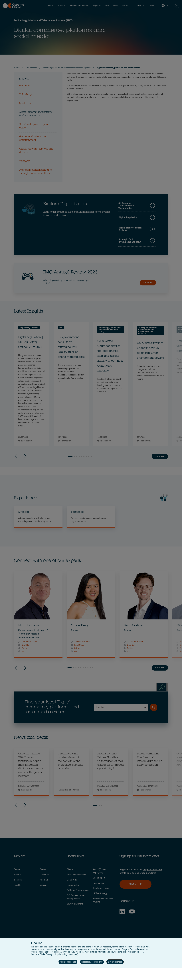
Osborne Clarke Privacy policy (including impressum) (54, 954)
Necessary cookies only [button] (91, 962)
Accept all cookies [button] (68, 962)
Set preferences (115, 962)
